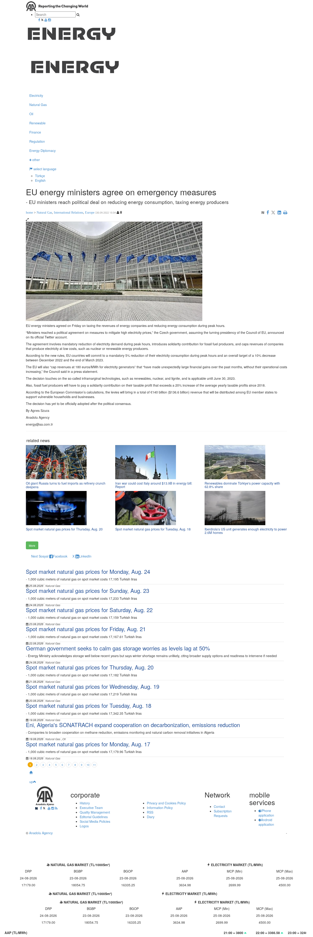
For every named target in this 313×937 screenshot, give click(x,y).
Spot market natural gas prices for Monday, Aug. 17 (88, 744)
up (31, 781)
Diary (150, 816)
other (35, 159)
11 (94, 765)
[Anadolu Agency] (156, 73)
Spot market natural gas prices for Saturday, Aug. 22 (89, 610)
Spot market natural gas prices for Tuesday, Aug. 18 (88, 705)
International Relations (68, 212)
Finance (35, 132)
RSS (150, 812)
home (29, 212)
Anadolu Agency (41, 833)
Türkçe (40, 175)
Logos (84, 826)
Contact (219, 806)
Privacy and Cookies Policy (166, 803)
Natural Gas (38, 104)
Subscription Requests (223, 813)
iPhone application (266, 812)
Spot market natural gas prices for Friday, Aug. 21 (86, 629)
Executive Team (91, 807)
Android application (266, 822)
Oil (31, 114)
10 (88, 765)
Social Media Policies (95, 821)
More (32, 545)
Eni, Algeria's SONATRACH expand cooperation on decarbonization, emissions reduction (133, 725)
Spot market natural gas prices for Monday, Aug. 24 (88, 571)
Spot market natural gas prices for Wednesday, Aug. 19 (92, 686)
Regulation (37, 141)
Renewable (37, 123)
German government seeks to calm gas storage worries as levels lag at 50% (118, 648)
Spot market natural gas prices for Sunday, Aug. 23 (87, 590)
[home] (156, 772)
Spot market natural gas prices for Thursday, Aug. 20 (90, 667)
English (40, 180)
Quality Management (95, 812)
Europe (89, 212)
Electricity (36, 95)
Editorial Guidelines (94, 816)
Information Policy (160, 807)
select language (44, 169)
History (85, 803)
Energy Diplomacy (42, 150)
